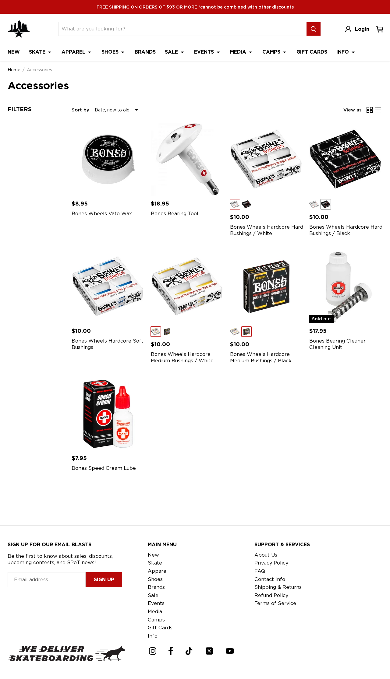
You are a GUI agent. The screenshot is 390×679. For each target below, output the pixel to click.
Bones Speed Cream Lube (104, 468)
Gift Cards (311, 52)
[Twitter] (209, 651)
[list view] (378, 110)
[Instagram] (152, 651)
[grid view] (369, 110)
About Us (265, 555)
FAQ (259, 571)
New (14, 52)
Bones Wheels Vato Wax (102, 213)
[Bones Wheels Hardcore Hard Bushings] (266, 159)
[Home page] (19, 29)
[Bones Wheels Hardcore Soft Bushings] (108, 286)
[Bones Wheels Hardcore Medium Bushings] (187, 286)
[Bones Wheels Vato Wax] (108, 159)
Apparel (74, 52)
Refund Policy (271, 595)
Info (343, 52)
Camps (272, 52)
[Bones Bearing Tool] (187, 159)
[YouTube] (230, 651)
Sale (172, 52)
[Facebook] (170, 651)
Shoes (110, 52)
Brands (145, 52)
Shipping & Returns (278, 587)
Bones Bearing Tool (174, 213)
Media (239, 52)
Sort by (80, 110)
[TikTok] (189, 651)
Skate (38, 52)
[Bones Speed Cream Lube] (108, 413)
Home (14, 69)
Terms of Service (275, 603)
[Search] (314, 29)
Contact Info (269, 579)
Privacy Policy (271, 563)
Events (204, 52)
